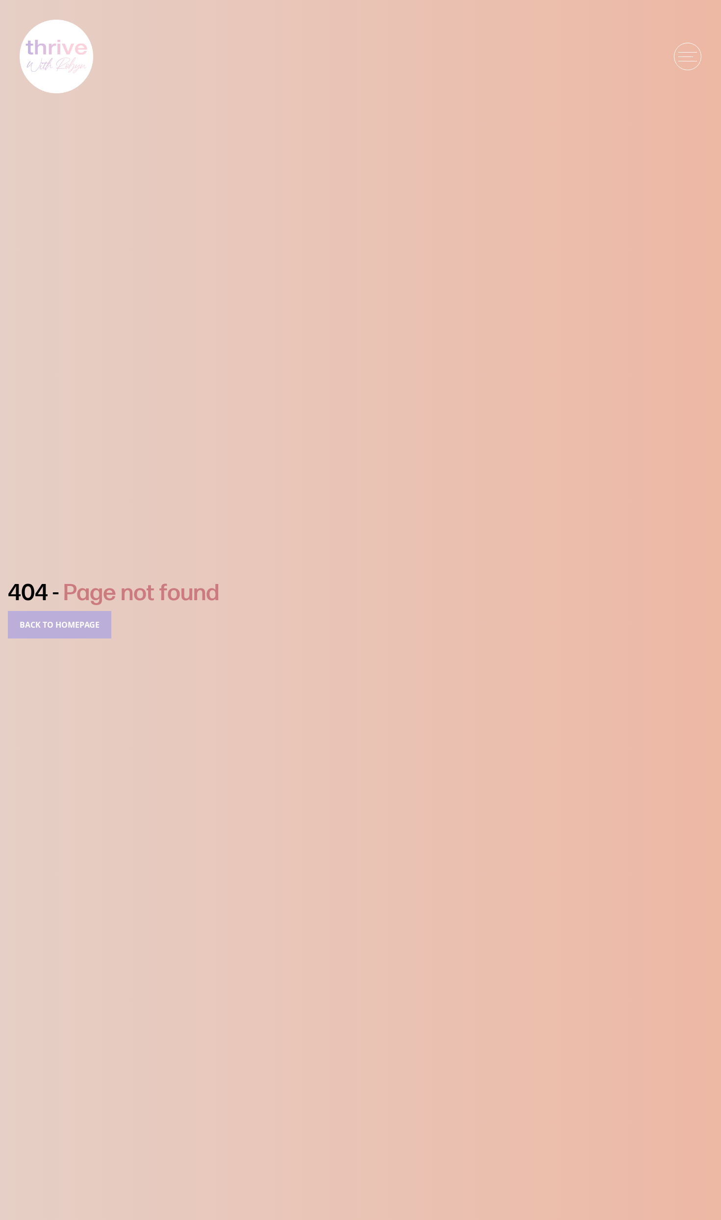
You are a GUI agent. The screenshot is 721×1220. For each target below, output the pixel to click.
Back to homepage (60, 624)
